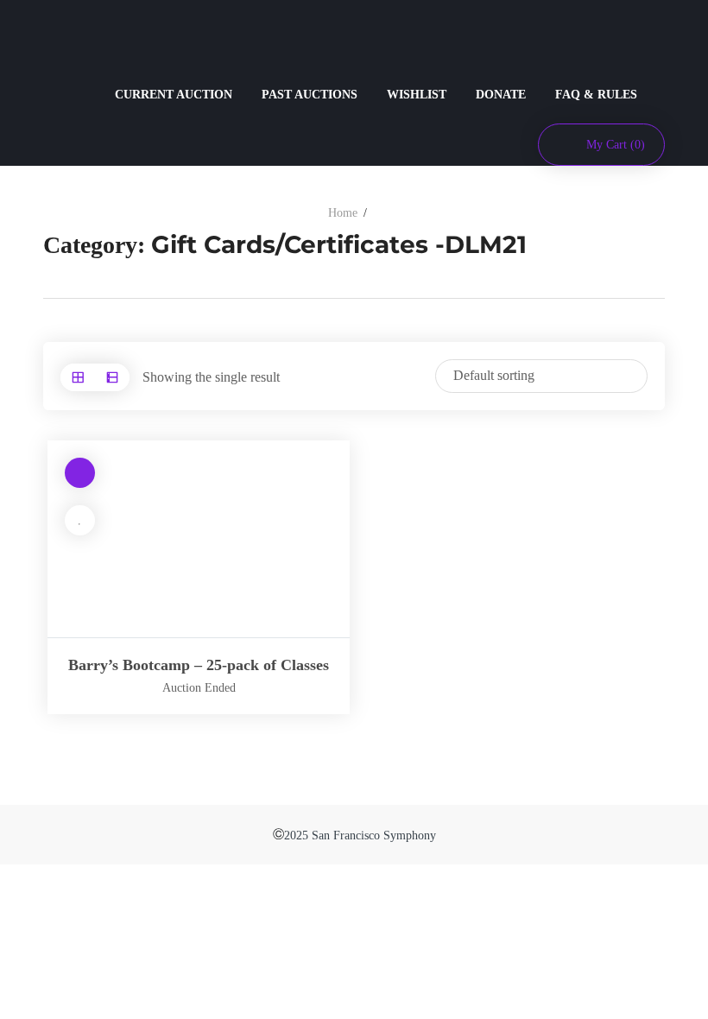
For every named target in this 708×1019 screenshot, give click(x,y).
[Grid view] (77, 377)
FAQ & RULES (596, 94)
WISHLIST (416, 94)
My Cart (615, 144)
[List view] (112, 377)
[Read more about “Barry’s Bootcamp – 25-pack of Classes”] (80, 473)
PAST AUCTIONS (309, 94)
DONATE (501, 94)
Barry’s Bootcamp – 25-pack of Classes (198, 665)
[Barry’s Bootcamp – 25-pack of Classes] (198, 538)
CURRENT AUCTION (173, 94)
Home (342, 212)
